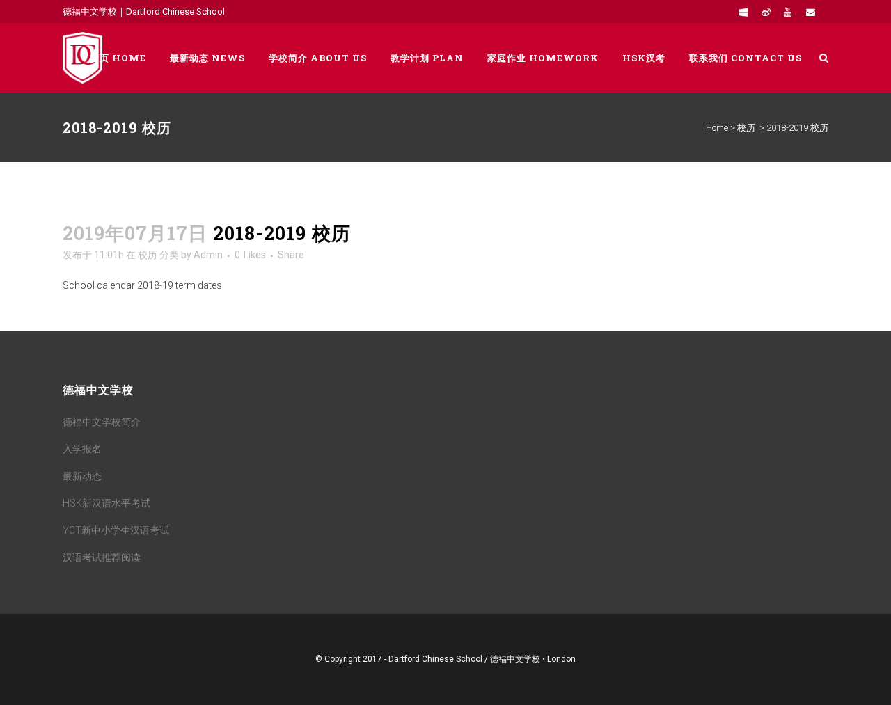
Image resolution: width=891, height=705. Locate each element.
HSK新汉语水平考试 (106, 503)
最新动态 (82, 476)
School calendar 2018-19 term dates (142, 285)
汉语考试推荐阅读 (102, 557)
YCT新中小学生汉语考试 (116, 530)
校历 (746, 127)
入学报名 (82, 448)
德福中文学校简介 (102, 421)
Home (717, 127)
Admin (208, 254)
